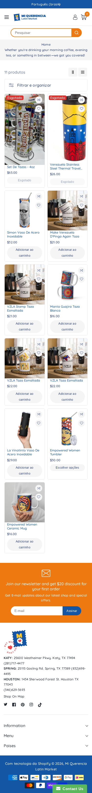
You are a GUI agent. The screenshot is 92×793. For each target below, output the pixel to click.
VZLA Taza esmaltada (23, 380)
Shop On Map (14, 696)
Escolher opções (67, 467)
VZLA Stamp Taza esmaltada (20, 308)
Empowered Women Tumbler (65, 452)
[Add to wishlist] (38, 108)
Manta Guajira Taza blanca (65, 308)
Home (46, 44)
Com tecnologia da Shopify (28, 763)
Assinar (71, 611)
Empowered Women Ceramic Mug (22, 526)
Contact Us (71, 789)
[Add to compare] (38, 99)
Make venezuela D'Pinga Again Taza (64, 234)
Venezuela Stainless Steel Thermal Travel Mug (65, 166)
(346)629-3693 (14, 690)
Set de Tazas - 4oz (21, 167)
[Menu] (6, 17)
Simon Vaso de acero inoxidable (23, 234)
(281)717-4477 (14, 663)
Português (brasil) (46, 4)
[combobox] (41, 32)
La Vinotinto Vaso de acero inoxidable (23, 452)
